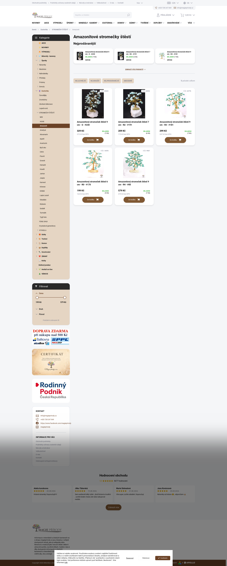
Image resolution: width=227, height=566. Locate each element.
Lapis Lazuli (44, 195)
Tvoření (44, 239)
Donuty (42, 87)
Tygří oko (43, 217)
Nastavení (129, 558)
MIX (41, 117)
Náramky (42, 65)
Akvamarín (44, 134)
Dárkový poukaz (44, 265)
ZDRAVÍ (44, 256)
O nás (112, 3)
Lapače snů (43, 108)
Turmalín (43, 213)
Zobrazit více (113, 507)
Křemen (43, 187)
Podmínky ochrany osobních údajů (63, 3)
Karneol (43, 182)
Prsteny (42, 82)
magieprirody (45, 427)
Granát (42, 161)
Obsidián (43, 200)
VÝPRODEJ (46, 52)
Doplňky (45, 248)
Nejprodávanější (111, 81)
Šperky (44, 60)
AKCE (44, 43)
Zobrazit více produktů (134, 69)
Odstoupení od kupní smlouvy (46, 461)
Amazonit (43, 126)
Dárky (44, 234)
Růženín (43, 204)
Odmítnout (145, 558)
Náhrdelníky (43, 74)
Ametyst (43, 130)
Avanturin (43, 143)
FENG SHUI (43, 221)
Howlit (42, 169)
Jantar (42, 174)
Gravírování (46, 252)
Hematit (43, 165)
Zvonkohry (43, 100)
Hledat (128, 15)
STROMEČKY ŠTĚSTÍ (46, 113)
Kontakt (121, 3)
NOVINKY (45, 47)
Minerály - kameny (48, 56)
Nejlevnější (80, 81)
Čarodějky (43, 95)
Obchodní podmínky (39, 3)
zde (66, 562)
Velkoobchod (101, 3)
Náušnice (42, 69)
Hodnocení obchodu (113, 475)
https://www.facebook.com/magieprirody (56, 423)
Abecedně (128, 81)
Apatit (42, 139)
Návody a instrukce (86, 3)
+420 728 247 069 (47, 419)
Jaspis (42, 178)
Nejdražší (95, 81)
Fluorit (42, 156)
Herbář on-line (47, 269)
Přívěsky (42, 78)
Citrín (42, 152)
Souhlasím (163, 558)
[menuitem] (37, 22)
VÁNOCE (45, 274)
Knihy (44, 261)
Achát (42, 121)
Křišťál (42, 191)
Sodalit (42, 208)
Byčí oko (43, 148)
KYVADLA (42, 230)
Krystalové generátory (47, 226)
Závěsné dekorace (45, 104)
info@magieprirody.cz (49, 416)
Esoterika (45, 91)
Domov (44, 243)
